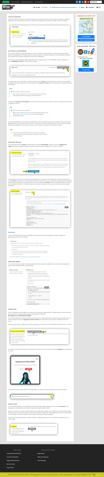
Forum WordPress (39, 2)
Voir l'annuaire (86, 36)
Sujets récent (40, 453)
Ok (94, 474)
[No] (102, 474)
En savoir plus (86, 70)
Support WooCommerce (13, 460)
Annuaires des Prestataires (14, 453)
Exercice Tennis (11, 464)
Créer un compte (15, 2)
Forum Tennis (10, 467)
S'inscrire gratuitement (86, 40)
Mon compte (6, 2)
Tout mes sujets (41, 460)
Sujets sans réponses (43, 457)
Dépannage (11, 232)
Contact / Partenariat (12, 457)
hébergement (47, 125)
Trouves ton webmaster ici (27, 2)
